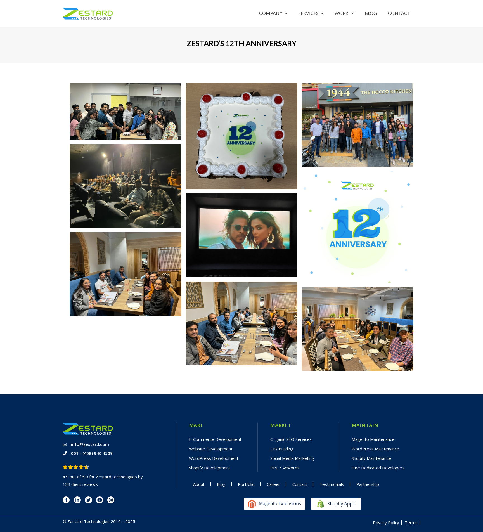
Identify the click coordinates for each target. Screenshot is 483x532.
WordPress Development (213, 458)
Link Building (281, 448)
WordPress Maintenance (375, 448)
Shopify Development (209, 467)
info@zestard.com (90, 444)
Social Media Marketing (292, 458)
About (199, 484)
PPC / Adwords (285, 467)
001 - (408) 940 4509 (92, 453)
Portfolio (246, 484)
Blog (221, 484)
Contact (299, 484)
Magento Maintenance (373, 439)
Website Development (211, 448)
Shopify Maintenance (371, 458)
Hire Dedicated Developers (378, 467)
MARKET (280, 425)
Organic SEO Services (291, 439)
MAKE (196, 425)
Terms (411, 522)
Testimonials (331, 484)
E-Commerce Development (215, 439)
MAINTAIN (365, 425)
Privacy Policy (386, 522)
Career (273, 484)
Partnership (367, 484)
